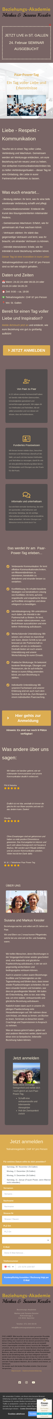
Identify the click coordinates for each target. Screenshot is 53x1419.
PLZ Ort (7, 1226)
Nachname (8, 1200)
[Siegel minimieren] (50, 1401)
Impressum (16, 1371)
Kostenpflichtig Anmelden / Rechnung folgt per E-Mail (26, 1278)
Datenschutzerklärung (32, 1371)
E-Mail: (6, 1247)
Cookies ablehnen (16, 1414)
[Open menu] (50, 25)
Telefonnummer (10, 1261)
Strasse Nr (8, 1213)
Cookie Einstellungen (28, 1409)
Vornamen (8, 1188)
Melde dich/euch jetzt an (15, 325)
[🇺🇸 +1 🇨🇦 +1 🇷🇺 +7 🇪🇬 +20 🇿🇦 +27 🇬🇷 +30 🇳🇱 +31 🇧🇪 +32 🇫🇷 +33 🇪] (26, 1266)
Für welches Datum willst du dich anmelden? (24, 1161)
